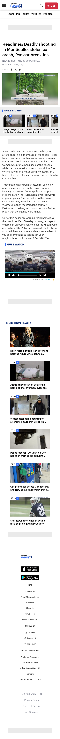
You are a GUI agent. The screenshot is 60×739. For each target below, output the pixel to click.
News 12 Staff (8, 61)
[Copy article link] (19, 70)
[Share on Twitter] (15, 70)
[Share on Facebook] (11, 70)
